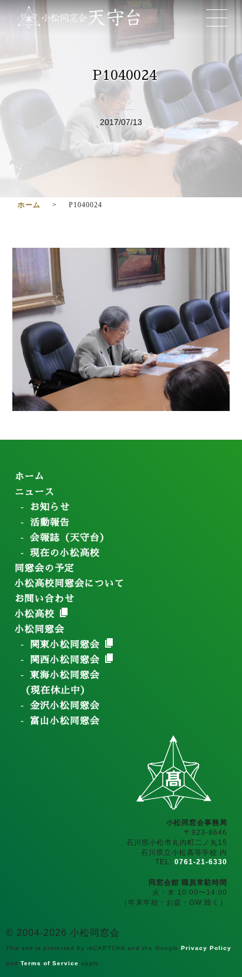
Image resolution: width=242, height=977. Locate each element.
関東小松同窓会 (66, 644)
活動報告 (50, 522)
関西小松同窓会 (66, 660)
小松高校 (36, 614)
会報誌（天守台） (70, 538)
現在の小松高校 (65, 553)
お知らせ (50, 507)
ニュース (35, 492)
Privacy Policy (206, 948)
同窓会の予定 (45, 568)
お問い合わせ (45, 599)
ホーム (30, 476)
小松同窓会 (40, 629)
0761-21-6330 (200, 862)
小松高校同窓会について (70, 583)
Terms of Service (50, 963)
